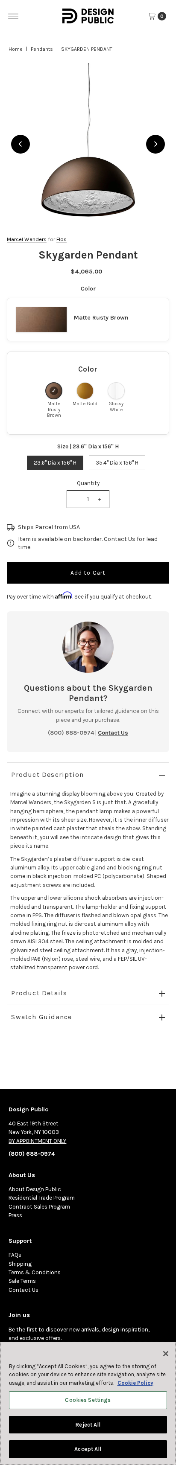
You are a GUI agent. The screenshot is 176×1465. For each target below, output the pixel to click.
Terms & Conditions (35, 1272)
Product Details (39, 993)
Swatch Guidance (41, 1017)
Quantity (88, 483)
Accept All (87, 1449)
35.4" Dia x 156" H (117, 462)
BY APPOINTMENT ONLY (37, 1141)
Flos (61, 239)
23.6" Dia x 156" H (55, 462)
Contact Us (23, 1290)
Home (16, 49)
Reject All (87, 1424)
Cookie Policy (135, 1383)
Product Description (47, 774)
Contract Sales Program (39, 1206)
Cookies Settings (88, 1400)
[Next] (155, 144)
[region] (88, 144)
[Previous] (20, 144)
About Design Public (35, 1189)
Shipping (20, 1264)
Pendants (42, 49)
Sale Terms (22, 1281)
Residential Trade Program (42, 1198)
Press (15, 1215)
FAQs (15, 1255)
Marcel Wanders (27, 239)
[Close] (165, 1353)
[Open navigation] (13, 16)
